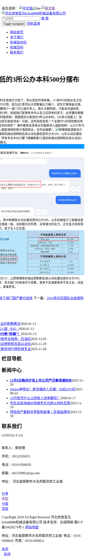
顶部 (5, 509)
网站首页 (16, 32)
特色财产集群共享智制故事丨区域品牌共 (40, 412)
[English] (48, 8)
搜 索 (45, 18)
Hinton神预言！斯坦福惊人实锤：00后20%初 (42, 389)
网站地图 (32, 527)
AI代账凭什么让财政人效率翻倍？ (35, 398)
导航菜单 (33, 23)
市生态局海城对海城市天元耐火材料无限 (40, 403)
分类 (5, 503)
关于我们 (16, 37)
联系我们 (16, 52)
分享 (5, 493)
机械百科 (16, 47)
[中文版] (26, 8)
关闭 (7, 554)
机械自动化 (18, 42)
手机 (5, 498)
